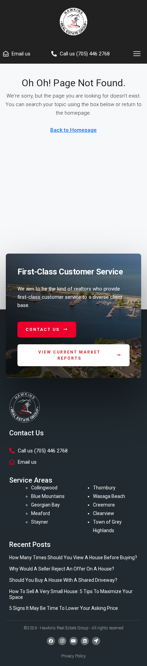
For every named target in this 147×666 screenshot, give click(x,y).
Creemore (104, 505)
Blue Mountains (48, 496)
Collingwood (44, 487)
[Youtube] (73, 641)
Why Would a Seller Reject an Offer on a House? (61, 569)
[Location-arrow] (96, 641)
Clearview (103, 513)
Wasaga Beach (109, 496)
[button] (137, 54)
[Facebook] (51, 641)
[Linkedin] (85, 641)
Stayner (39, 522)
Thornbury (104, 487)
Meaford (40, 513)
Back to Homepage (73, 130)
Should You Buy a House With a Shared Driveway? (63, 580)
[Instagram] (62, 641)
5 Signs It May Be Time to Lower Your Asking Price (63, 608)
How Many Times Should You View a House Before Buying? (73, 557)
